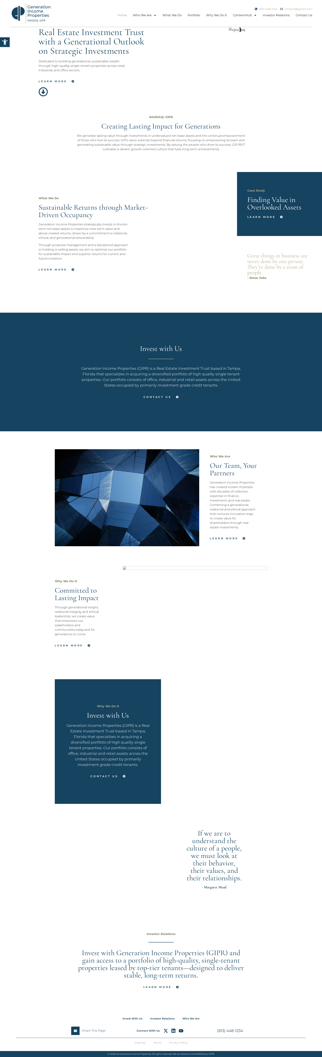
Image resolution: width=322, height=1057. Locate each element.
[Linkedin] (173, 1030)
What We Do (172, 15)
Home (122, 15)
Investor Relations (276, 15)
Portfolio (194, 15)
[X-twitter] (165, 1030)
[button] (5, 42)
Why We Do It (216, 15)
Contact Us (304, 15)
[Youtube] (181, 1030)
